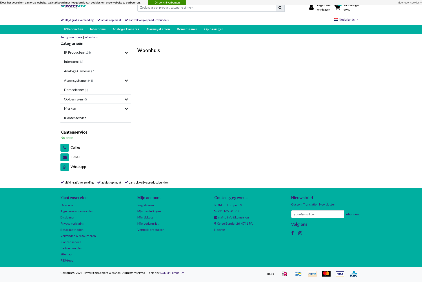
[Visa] (341, 276)
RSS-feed (66, 260)
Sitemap (66, 254)
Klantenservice (70, 242)
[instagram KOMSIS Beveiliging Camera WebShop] (300, 233)
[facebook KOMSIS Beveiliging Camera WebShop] (292, 233)
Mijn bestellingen (149, 211)
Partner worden (71, 248)
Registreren (145, 205)
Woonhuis (91, 37)
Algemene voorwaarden (76, 211)
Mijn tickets (145, 217)
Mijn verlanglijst (148, 223)
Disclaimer (67, 217)
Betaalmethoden (72, 229)
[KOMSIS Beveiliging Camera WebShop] (73, 7)
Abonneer (353, 214)
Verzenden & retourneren (78, 236)
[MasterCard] (328, 276)
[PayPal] (314, 276)
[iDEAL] (286, 276)
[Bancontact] (300, 276)
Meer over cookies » (410, 2)
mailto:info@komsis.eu (233, 217)
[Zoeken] (280, 7)
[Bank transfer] (272, 276)
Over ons (66, 205)
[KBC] (355, 276)
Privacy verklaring (72, 223)
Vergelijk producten (150, 229)
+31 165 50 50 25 (229, 211)
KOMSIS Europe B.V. (172, 273)
